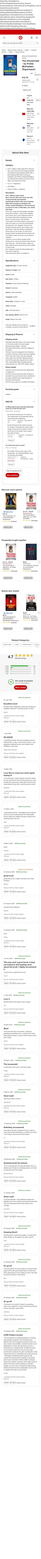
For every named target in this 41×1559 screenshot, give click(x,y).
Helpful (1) (23, 457)
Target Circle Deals (24, 24)
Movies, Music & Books (13, 17)
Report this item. (32, 326)
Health (12, 12)
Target (3, 50)
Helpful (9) (20, 420)
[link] (28, 73)
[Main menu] (4, 38)
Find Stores (31, 28)
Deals (7, 22)
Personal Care (21, 10)
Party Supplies (27, 17)
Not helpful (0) (28, 420)
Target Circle (22, 28)
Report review (21, 721)
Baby (9, 10)
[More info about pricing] (37, 79)
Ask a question (12, 475)
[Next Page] (39, 511)
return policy (15, 382)
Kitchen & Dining (25, 6)
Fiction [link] (17, 644)
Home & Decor (14, 6)
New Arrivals (21, 22)
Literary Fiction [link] (7, 644)
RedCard (15, 28)
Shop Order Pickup (8, 26)
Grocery (8, 8)
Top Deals (13, 24)
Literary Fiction (20, 52)
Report (19, 422)
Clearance (13, 22)
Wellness (18, 12)
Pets (8, 12)
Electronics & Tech (22, 15)
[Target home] (20, 38)
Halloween (14, 3)
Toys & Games (11, 15)
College (8, 3)
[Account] (31, 38)
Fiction (11, 52)
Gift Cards (7, 19)
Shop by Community (18, 19)
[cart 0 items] (37, 38)
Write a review (20, 687)
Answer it (11, 440)
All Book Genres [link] (27, 644)
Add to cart (27, 90)
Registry (9, 28)
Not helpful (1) (29, 435)
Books (27, 50)
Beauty (13, 10)
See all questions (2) (14, 471)
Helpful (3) (21, 435)
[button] (28, 73)
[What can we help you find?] (20, 43)
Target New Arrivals (7, 1)
